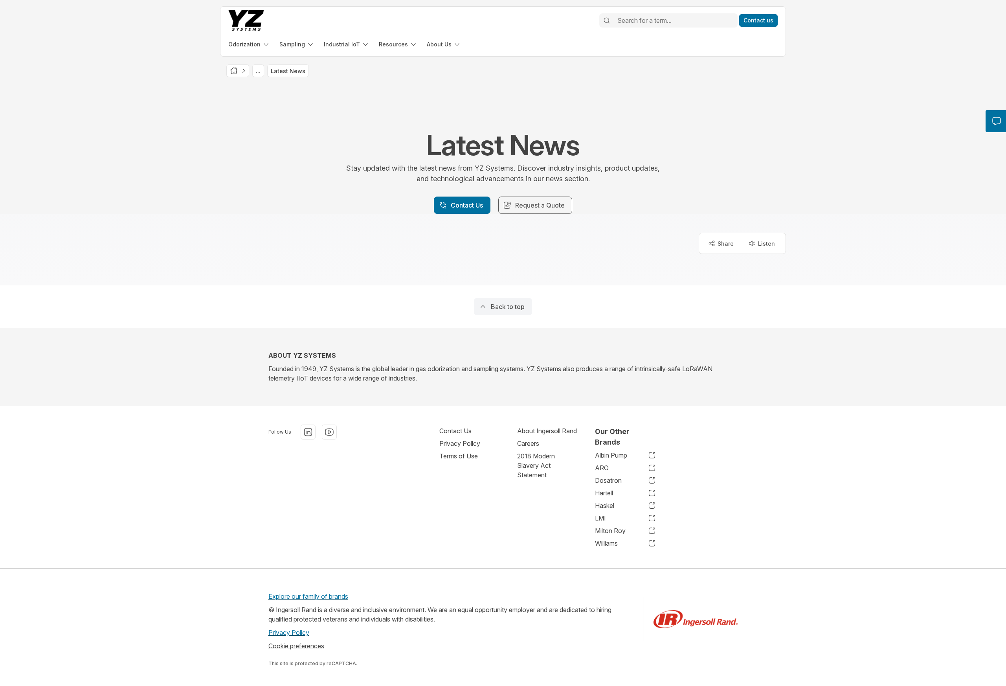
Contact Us (455, 431)
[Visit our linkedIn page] (308, 432)
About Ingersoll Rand (547, 431)
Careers (528, 443)
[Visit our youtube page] (329, 432)
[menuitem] (249, 44)
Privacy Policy (459, 443)
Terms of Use (458, 456)
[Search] (607, 20)
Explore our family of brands (308, 596)
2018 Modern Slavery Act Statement (536, 465)
